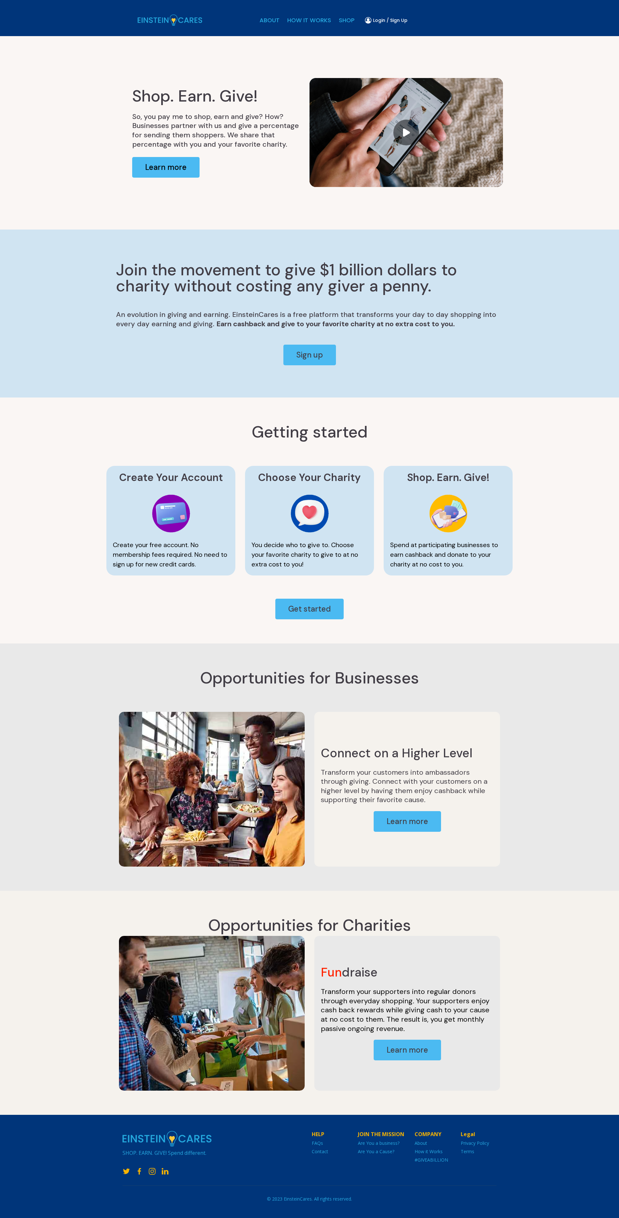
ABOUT (270, 20)
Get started (309, 609)
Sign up (309, 355)
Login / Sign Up (390, 20)
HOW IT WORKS (309, 20)
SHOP (347, 20)
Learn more (166, 167)
